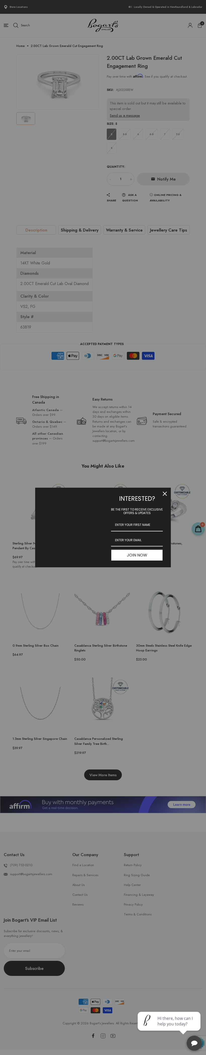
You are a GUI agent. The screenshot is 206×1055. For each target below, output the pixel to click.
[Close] (165, 494)
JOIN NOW (137, 555)
